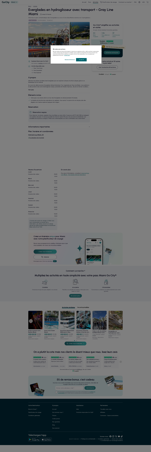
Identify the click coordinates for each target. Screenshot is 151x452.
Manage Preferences (70, 59)
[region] (76, 54)
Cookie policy (67, 55)
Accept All (81, 59)
